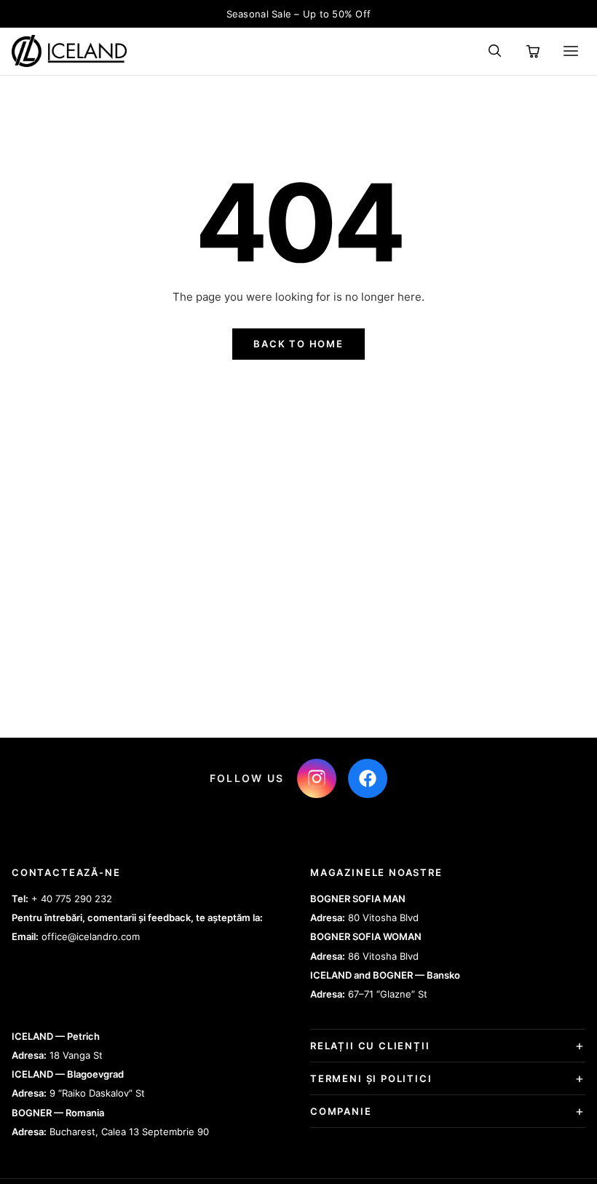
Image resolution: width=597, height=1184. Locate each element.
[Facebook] (367, 778)
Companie (341, 1111)
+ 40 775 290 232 (71, 898)
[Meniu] (570, 51)
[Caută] (495, 51)
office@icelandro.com (90, 936)
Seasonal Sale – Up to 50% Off (298, 14)
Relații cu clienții (370, 1045)
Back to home (298, 344)
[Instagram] (316, 778)
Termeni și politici (371, 1078)
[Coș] (532, 51)
